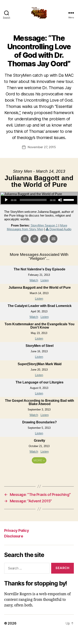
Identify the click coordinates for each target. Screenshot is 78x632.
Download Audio (60, 229)
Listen (45, 280)
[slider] (69, 199)
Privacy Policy (16, 530)
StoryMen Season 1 (44, 225)
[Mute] (60, 200)
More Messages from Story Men (37, 227)
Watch (34, 280)
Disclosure (13, 536)
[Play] (6, 200)
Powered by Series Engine (39, 472)
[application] (39, 200)
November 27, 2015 (42, 147)
